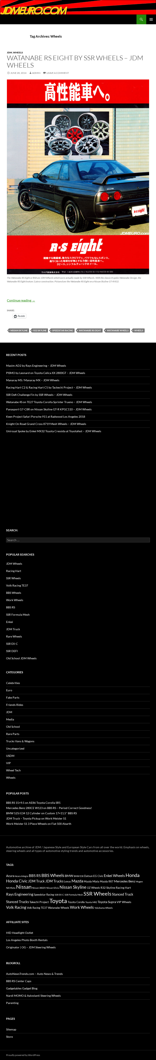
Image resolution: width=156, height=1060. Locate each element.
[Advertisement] (78, 473)
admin (36, 72)
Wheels (18, 52)
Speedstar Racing (62, 330)
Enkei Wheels (114, 875)
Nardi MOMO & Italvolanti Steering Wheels (33, 995)
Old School (13, 726)
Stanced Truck (122, 894)
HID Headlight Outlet (19, 932)
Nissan (23, 886)
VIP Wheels (124, 902)
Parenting (12, 1003)
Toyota (58, 900)
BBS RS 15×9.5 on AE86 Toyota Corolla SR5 (33, 802)
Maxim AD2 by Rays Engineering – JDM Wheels (36, 365)
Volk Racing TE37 (17, 585)
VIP (8, 763)
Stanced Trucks (17, 902)
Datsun (88, 876)
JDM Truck (13, 629)
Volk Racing (16, 907)
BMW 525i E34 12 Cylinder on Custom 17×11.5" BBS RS (41, 813)
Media (10, 719)
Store (9, 1036)
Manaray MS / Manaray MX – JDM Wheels (32, 380)
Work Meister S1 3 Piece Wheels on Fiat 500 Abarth (38, 823)
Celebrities (13, 683)
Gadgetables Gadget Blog (21, 988)
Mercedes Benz (124, 881)
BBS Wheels (13, 592)
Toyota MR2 (91, 902)
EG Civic (98, 876)
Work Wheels (14, 600)
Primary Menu (151, 19)
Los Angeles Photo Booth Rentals (27, 940)
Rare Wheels (14, 636)
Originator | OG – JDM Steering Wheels (31, 947)
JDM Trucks (54, 881)
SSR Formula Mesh (18, 614)
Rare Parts (12, 734)
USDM (10, 755)
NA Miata (10, 887)
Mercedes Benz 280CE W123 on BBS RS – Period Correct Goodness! (49, 808)
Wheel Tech (13, 770)
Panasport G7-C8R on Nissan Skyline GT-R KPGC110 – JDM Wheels (49, 409)
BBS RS (10, 607)
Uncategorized (15, 748)
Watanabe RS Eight (90, 330)
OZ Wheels (93, 887)
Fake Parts (12, 697)
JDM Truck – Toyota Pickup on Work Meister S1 (36, 818)
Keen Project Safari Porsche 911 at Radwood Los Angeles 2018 (45, 416)
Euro (9, 690)
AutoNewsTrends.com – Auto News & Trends (34, 973)
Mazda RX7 (106, 881)
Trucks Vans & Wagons (20, 741)
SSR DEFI (12, 651)
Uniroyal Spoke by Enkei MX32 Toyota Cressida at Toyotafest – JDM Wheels (53, 431)
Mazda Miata (91, 881)
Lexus (67, 881)
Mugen (139, 881)
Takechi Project (39, 902)
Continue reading (21, 300)
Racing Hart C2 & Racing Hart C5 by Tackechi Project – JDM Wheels (49, 387)
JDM (9, 52)
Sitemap (11, 1029)
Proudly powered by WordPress (23, 1055)
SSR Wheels (13, 578)
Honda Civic (16, 880)
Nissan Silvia (52, 887)
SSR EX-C (12, 643)
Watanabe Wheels (118, 330)
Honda (133, 875)
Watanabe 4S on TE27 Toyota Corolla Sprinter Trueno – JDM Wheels (49, 402)
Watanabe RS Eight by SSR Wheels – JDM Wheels (75, 61)
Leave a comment (58, 72)
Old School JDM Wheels (21, 658)
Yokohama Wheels (103, 907)
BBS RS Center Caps (18, 981)
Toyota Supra (107, 902)
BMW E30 (78, 876)
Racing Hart (13, 571)
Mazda (77, 881)
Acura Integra (21, 876)
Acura (10, 876)
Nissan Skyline (19, 330)
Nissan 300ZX (39, 887)
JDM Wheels (14, 563)
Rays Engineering (19, 894)
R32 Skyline (40, 330)
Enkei (9, 622)
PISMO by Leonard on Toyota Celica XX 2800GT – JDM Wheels (45, 373)
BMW (69, 876)
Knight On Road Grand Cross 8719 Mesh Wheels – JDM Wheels (46, 424)
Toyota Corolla (76, 902)
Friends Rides (14, 704)
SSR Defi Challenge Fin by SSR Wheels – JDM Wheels (39, 394)
